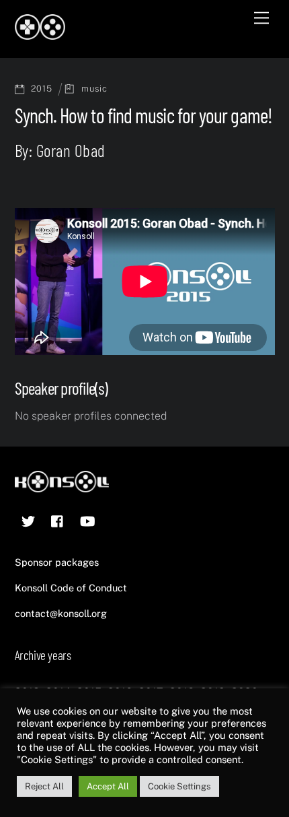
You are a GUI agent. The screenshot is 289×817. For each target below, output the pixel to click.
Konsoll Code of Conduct (71, 587)
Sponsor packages (57, 562)
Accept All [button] (108, 786)
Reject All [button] (44, 786)
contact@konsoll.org (61, 613)
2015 (41, 89)
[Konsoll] (40, 33)
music (94, 89)
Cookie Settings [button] (179, 786)
